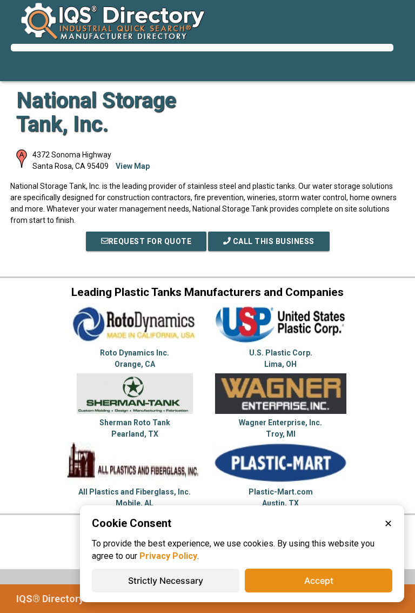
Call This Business (272, 241)
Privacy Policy (168, 556)
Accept (318, 580)
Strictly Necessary (165, 580)
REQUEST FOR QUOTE (150, 241)
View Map (133, 166)
